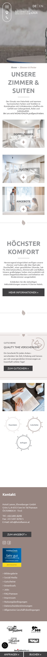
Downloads (10, 585)
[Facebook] (9, 542)
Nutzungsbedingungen (15, 601)
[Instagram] (4, 542)
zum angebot (16, 534)
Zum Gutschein (17, 368)
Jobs (6, 589)
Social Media (10, 577)
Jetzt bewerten (12, 565)
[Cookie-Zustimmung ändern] (5, 645)
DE (35, 6)
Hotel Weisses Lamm (12, 560)
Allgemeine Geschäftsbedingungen (22, 609)
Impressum (10, 597)
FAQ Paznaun (11, 593)
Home (14, 67)
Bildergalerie (11, 573)
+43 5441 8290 (14, 515)
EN (41, 6)
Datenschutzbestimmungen (18, 605)
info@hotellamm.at (20, 522)
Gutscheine (10, 581)
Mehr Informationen (23, 292)
